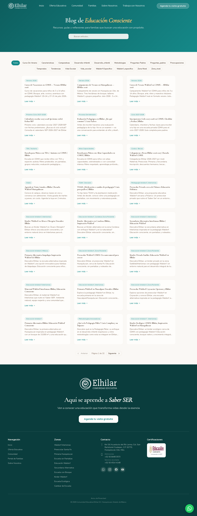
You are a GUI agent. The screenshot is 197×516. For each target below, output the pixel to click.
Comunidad (77, 5)
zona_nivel (156, 68)
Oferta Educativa (57, 5)
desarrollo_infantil (102, 63)
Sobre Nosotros (109, 5)
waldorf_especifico (125, 68)
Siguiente (112, 353)
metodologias (120, 63)
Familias (92, 5)
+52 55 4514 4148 (112, 462)
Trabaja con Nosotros (134, 5)
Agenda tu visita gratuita (173, 6)
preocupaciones (177, 63)
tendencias (56, 68)
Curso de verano (30, 63)
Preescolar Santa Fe (63, 449)
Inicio (41, 5)
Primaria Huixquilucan (63, 454)
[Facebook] (116, 469)
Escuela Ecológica (62, 481)
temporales (42, 68)
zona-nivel (142, 68)
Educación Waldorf (62, 463)
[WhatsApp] (103, 469)
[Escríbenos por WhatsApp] (189, 508)
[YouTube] (122, 469)
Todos (15, 63)
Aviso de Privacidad (98, 498)
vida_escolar (86, 68)
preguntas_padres (158, 63)
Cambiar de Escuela (62, 486)
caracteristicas (48, 63)
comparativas (64, 63)
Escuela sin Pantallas (63, 458)
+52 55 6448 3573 (112, 456)
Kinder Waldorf (60, 477)
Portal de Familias (15, 458)
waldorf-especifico (104, 68)
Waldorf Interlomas (62, 445)
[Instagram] (109, 469)
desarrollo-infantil (82, 63)
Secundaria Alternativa (64, 467)
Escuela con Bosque (63, 472)
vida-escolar (70, 68)
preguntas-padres (138, 63)
